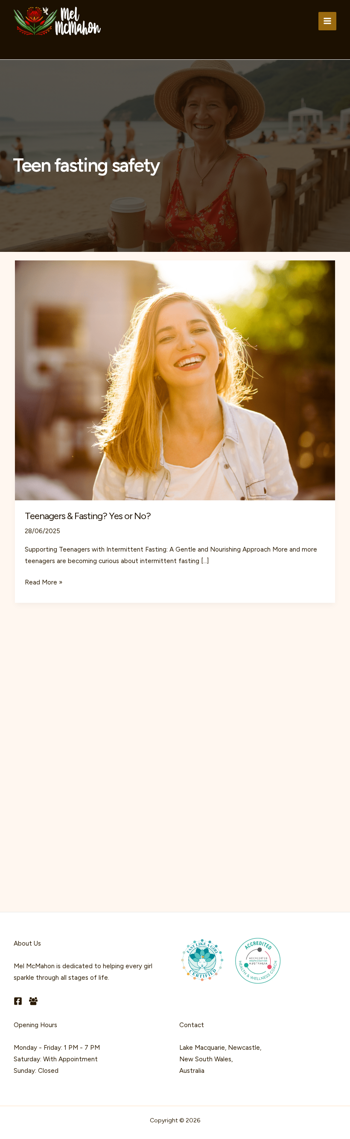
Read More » (43, 583)
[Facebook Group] (33, 1001)
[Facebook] (18, 1001)
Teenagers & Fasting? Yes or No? (88, 516)
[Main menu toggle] (327, 21)
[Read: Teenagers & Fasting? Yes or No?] (175, 380)
